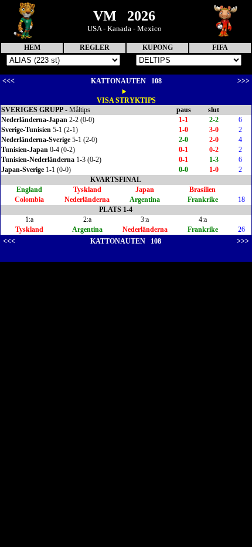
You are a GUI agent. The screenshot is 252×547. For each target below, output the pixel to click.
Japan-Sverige (22, 170)
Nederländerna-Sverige (35, 140)
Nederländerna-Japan (34, 120)
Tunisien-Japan (24, 150)
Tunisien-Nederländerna (37, 160)
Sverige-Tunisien (26, 130)
